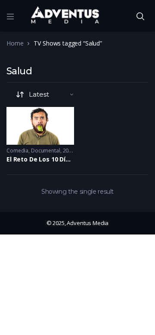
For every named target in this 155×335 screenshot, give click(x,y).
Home (14, 43)
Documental (45, 150)
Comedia (17, 150)
